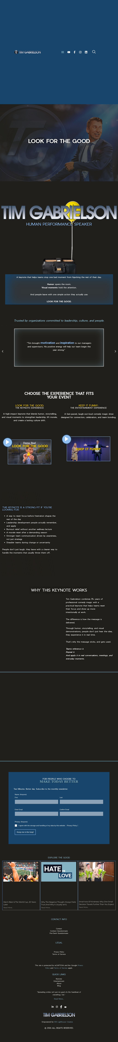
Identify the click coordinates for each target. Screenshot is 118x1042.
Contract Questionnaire (59, 931)
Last (61, 797)
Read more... (8, 908)
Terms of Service (59, 954)
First (16, 797)
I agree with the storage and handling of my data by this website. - (48, 825)
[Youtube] (69, 52)
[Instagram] (80, 52)
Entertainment (59, 981)
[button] (62, 52)
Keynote (59, 979)
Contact (59, 929)
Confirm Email (64, 809)
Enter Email (19, 809)
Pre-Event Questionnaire (59, 933)
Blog (59, 986)
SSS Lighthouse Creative (63, 1022)
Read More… (59, 999)
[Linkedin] (86, 52)
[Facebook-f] (74, 52)
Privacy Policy (72, 825)
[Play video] (7, 442)
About (59, 983)
